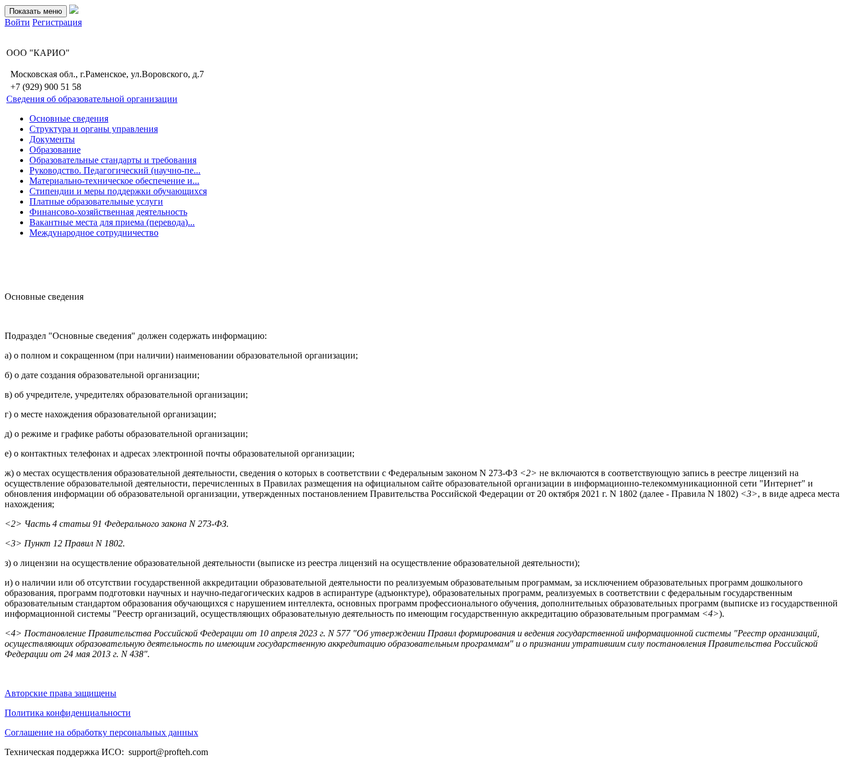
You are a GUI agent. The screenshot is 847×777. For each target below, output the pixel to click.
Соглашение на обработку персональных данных (101, 732)
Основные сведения (68, 118)
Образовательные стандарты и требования (112, 160)
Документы (52, 139)
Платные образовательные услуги (96, 201)
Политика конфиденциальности (68, 713)
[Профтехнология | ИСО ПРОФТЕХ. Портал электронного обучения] (73, 11)
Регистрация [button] (57, 22)
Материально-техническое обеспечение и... (114, 181)
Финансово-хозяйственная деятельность (108, 212)
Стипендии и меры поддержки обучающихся (118, 191)
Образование (55, 149)
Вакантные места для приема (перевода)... (112, 222)
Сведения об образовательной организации (91, 99)
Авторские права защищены (60, 693)
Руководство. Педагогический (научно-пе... (115, 170)
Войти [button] (17, 22)
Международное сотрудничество (93, 232)
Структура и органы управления (93, 129)
